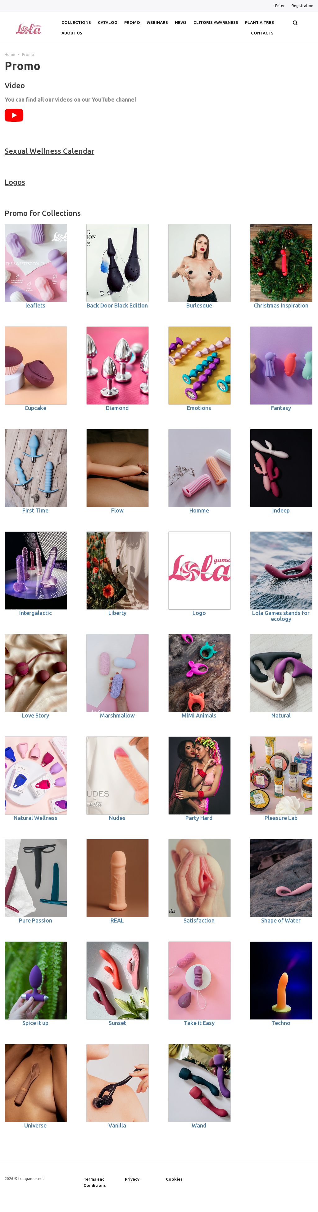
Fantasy (281, 408)
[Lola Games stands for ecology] (281, 570)
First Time (35, 510)
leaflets (35, 305)
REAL (117, 920)
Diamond (117, 408)
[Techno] (281, 980)
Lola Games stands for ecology (281, 616)
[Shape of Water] (281, 878)
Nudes (117, 818)
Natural (281, 715)
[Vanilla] (117, 1083)
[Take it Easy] (199, 980)
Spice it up (35, 1023)
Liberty (117, 613)
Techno (280, 1023)
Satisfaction (199, 920)
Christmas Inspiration (281, 305)
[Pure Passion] (36, 878)
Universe (35, 1125)
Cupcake (35, 408)
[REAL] (117, 878)
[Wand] (199, 1083)
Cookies (174, 1179)
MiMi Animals (199, 715)
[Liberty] (117, 570)
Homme (199, 510)
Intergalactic (35, 613)
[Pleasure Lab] (281, 775)
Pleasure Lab (281, 818)
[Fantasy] (281, 365)
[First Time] (36, 468)
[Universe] (36, 1083)
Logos (15, 182)
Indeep (281, 510)
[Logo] (199, 570)
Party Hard (199, 818)
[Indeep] (281, 468)
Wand (199, 1125)
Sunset (117, 1023)
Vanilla (117, 1125)
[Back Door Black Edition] (117, 263)
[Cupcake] (36, 365)
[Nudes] (117, 775)
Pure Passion (35, 920)
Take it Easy (199, 1023)
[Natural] (281, 673)
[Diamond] (117, 365)
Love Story (35, 715)
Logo (199, 613)
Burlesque (199, 305)
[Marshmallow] (117, 673)
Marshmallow (117, 715)
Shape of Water (281, 920)
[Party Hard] (199, 775)
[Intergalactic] (36, 570)
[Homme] (199, 468)
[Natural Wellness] (36, 775)
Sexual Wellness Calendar (49, 151)
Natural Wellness (35, 818)
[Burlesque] (199, 263)
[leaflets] (36, 263)
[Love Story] (36, 673)
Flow (117, 510)
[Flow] (117, 468)
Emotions (199, 408)
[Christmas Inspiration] (281, 263)
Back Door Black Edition (117, 305)
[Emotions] (199, 365)
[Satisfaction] (199, 878)
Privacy (132, 1179)
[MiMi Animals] (199, 673)
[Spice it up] (36, 980)
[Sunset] (117, 980)
